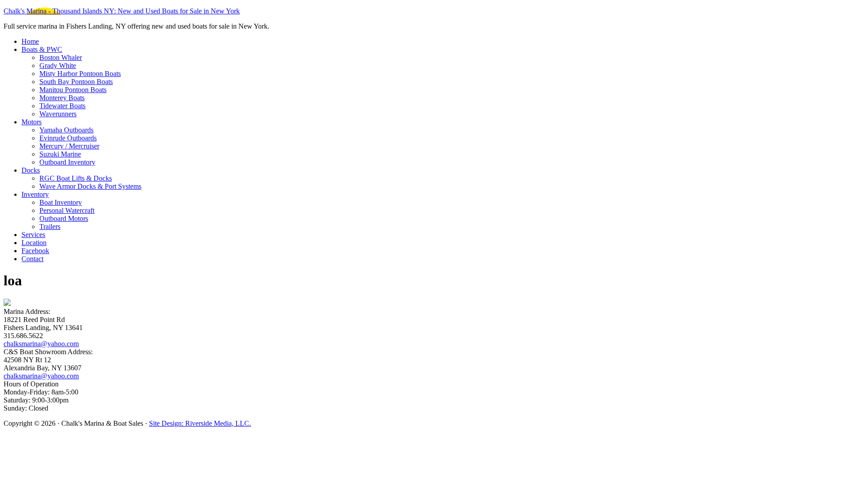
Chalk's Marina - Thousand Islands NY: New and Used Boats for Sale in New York (122, 11)
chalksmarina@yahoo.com (41, 343)
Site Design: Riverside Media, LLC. (200, 423)
